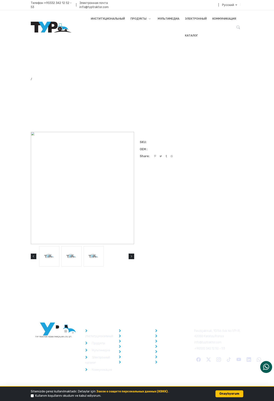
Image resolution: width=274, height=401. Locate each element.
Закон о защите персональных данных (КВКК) (132, 391)
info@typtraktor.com (94, 7)
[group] (49, 256)
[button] (33, 256)
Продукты (138, 18)
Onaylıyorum (229, 393)
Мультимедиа (168, 18)
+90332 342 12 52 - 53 (209, 348)
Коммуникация (224, 18)
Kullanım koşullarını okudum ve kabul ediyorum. (68, 395)
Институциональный (108, 18)
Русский (228, 5)
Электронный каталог (196, 27)
